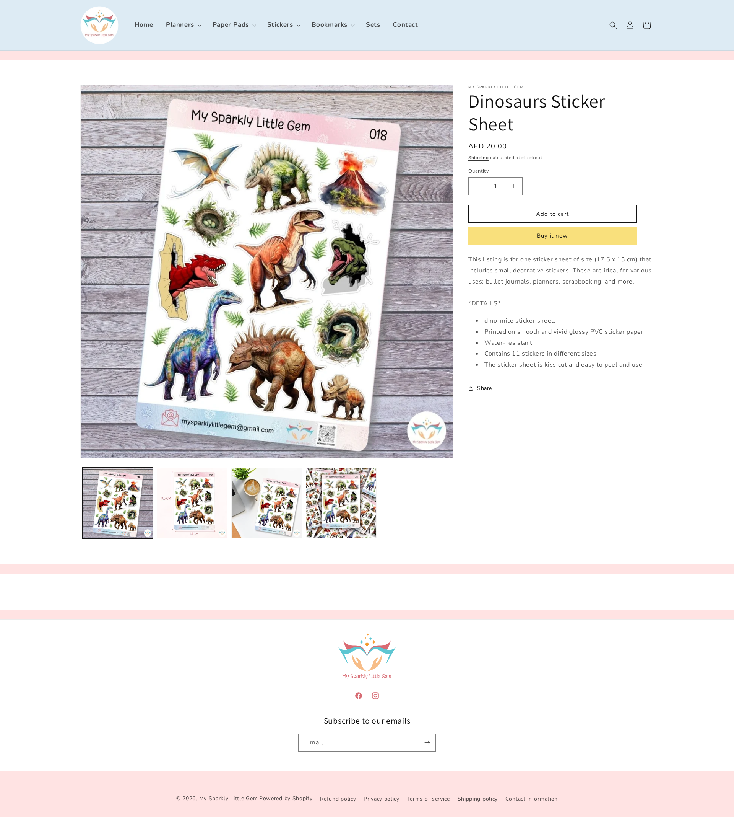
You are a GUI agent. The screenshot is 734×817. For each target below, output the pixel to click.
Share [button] (484, 388)
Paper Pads (231, 24)
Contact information (531, 798)
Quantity (478, 170)
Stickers (280, 24)
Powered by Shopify (286, 798)
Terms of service (428, 798)
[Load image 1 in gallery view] (117, 503)
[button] (183, 24)
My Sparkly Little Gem (228, 798)
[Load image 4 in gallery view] (341, 503)
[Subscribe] (427, 743)
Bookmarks (330, 24)
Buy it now (552, 236)
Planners (180, 24)
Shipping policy (478, 798)
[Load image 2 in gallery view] (192, 503)
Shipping (478, 158)
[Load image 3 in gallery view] (266, 503)
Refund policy (338, 798)
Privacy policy (381, 798)
